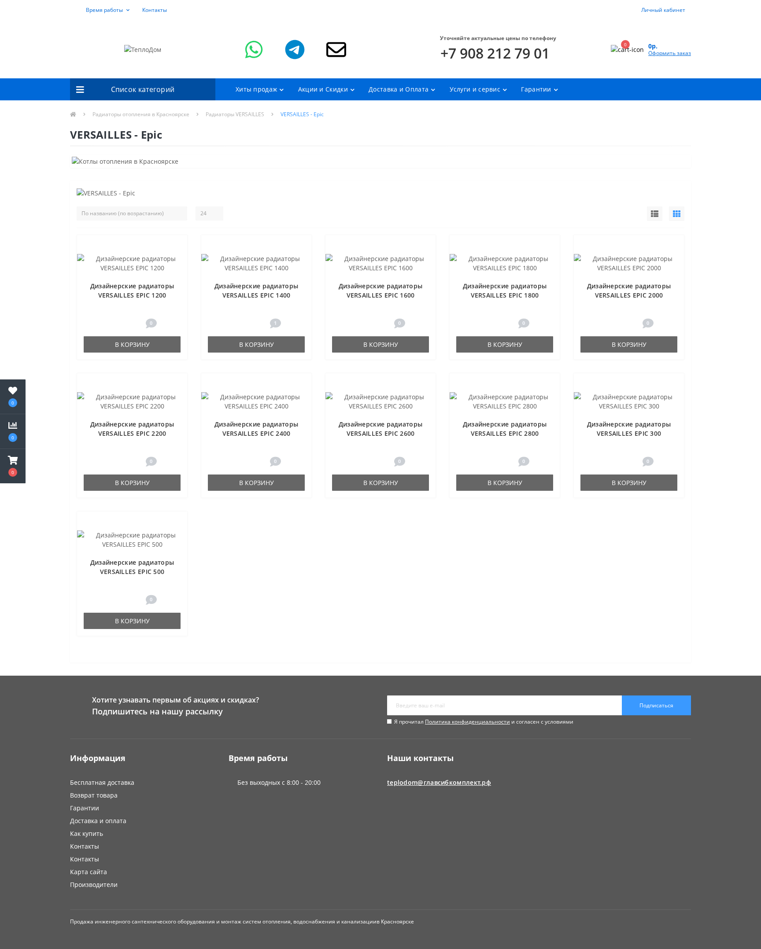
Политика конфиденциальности (467, 721)
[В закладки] (176, 246)
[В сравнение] (176, 259)
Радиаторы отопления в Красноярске (140, 114)
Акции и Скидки (323, 89)
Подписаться (656, 705)
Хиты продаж (256, 89)
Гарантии (536, 89)
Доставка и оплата (98, 821)
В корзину (132, 344)
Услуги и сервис (475, 89)
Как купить (86, 833)
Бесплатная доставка (102, 782)
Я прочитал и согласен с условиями (483, 721)
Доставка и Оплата (399, 89)
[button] (102, 10)
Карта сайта (88, 872)
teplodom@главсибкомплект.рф (439, 782)
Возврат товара (94, 795)
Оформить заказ (669, 53)
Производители (94, 884)
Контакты (154, 10)
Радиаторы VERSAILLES (235, 114)
